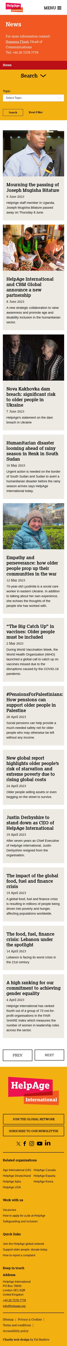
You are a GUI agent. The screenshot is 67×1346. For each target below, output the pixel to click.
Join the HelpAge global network (23, 1243)
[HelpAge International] (14, 7)
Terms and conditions (17, 1325)
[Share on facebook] (24, 1143)
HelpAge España (44, 1175)
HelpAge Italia (12, 1181)
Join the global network (34, 1119)
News (7, 65)
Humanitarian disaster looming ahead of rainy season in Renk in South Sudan (32, 451)
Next (49, 1055)
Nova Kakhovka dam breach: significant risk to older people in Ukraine (31, 397)
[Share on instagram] (31, 1143)
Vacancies (9, 1209)
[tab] (7, 65)
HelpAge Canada (45, 1170)
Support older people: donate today (25, 1249)
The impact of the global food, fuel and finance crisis (32, 881)
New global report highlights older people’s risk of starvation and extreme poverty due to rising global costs (32, 768)
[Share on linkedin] (48, 1143)
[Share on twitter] (18, 1143)
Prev (17, 1055)
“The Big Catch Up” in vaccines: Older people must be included (30, 631)
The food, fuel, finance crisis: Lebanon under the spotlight (30, 939)
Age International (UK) (17, 1170)
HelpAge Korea (43, 1181)
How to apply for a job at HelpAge (24, 1215)
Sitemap (8, 1319)
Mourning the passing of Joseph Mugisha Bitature (32, 187)
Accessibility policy (16, 1331)
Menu (50, 7)
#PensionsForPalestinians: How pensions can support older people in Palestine (34, 702)
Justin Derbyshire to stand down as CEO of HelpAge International (30, 822)
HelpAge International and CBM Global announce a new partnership (30, 287)
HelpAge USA (12, 1187)
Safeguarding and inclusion (20, 1221)
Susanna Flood (17, 41)
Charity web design (16, 1340)
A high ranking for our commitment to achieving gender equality (33, 988)
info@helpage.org (14, 1306)
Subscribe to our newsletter (33, 1131)
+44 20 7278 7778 (14, 1300)
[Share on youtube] (40, 1143)
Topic (6, 91)
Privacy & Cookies (30, 1319)
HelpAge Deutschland (17, 1175)
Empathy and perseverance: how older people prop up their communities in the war (32, 565)
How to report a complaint (19, 1255)
